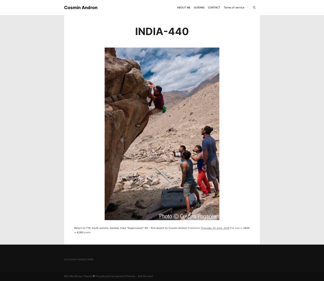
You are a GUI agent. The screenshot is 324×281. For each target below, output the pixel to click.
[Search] (254, 7)
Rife (66, 276)
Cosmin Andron (81, 7)
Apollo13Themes (125, 276)
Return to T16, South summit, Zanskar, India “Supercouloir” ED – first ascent (119, 228)
